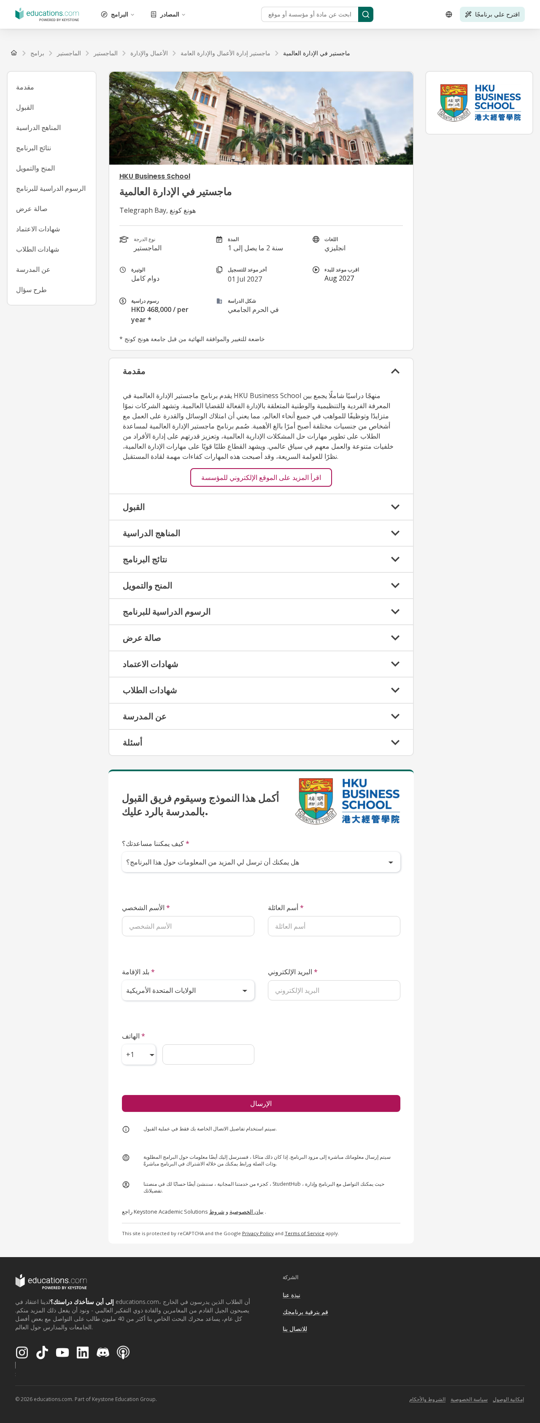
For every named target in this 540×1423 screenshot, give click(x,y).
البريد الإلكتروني (293, 971)
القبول (25, 107)
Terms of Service (304, 1233)
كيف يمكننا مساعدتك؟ (155, 843)
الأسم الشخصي (146, 907)
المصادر (169, 14)
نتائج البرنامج (33, 147)
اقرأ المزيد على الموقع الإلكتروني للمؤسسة (261, 477)
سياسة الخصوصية (469, 1399)
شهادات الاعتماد (38, 228)
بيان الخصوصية (247, 1211)
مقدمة (25, 87)
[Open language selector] (448, 14)
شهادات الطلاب (37, 249)
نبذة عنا (291, 1295)
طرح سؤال (31, 289)
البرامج (119, 14)
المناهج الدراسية (38, 127)
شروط (216, 1211)
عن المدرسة (33, 269)
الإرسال (261, 1103)
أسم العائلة (286, 907)
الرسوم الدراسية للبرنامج (51, 188)
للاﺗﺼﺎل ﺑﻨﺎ (295, 1329)
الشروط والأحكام (427, 1399)
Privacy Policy (258, 1233)
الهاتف (133, 1036)
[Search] (365, 14)
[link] (316, 53)
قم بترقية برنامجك (305, 1312)
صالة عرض (32, 208)
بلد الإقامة (138, 971)
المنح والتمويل (35, 168)
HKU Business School (154, 176)
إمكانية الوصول (508, 1399)
